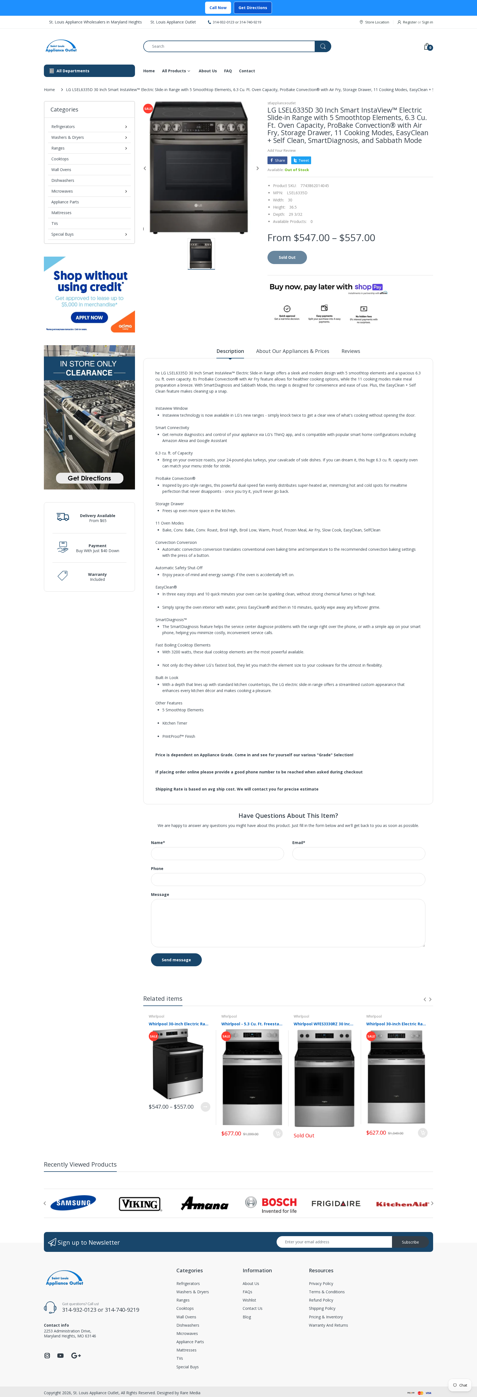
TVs (54, 223)
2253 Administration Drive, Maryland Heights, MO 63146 (70, 1333)
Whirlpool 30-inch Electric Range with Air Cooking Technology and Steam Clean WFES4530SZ (397, 1023)
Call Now (218, 7)
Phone (157, 868)
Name (158, 842)
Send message (176, 959)
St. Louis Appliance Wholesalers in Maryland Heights (95, 22)
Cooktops (60, 158)
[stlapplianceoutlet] (89, 46)
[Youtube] (60, 1357)
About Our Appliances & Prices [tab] (292, 351)
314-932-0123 (223, 22)
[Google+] (75, 1355)
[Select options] (205, 1107)
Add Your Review (281, 150)
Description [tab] (230, 351)
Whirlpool (156, 1016)
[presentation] (425, 999)
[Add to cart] (278, 1133)
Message (160, 894)
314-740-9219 (250, 22)
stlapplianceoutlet (281, 103)
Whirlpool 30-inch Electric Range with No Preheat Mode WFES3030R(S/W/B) (179, 1023)
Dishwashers (62, 180)
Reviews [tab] (350, 351)
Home (49, 89)
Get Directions (253, 7)
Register (410, 22)
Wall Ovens (61, 169)
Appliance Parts (65, 201)
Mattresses (61, 212)
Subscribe (410, 1242)
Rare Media (190, 1392)
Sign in (427, 22)
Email (298, 842)
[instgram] (47, 1357)
